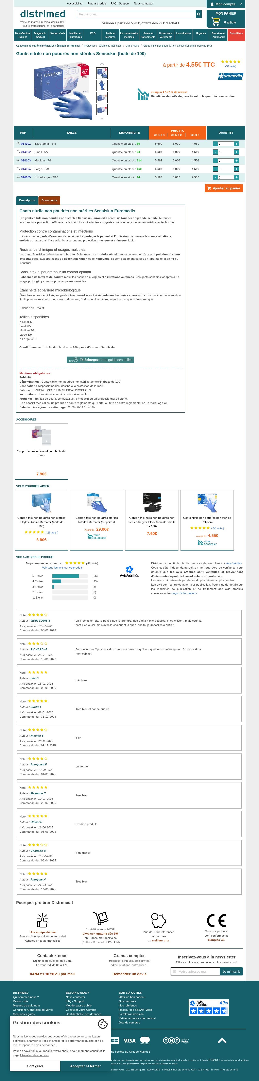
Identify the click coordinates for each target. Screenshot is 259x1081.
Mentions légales (24, 1014)
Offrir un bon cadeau (132, 997)
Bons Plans (236, 33)
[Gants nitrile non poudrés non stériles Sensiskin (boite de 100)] (102, 73)
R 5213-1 (215, 1060)
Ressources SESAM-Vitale (136, 1009)
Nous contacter (143, 3)
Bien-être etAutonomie (218, 35)
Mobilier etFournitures (75, 35)
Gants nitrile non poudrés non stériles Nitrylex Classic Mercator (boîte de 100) (41, 522)
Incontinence (183, 33)
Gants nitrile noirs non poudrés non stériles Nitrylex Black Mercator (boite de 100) (152, 522)
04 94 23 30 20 (42, 974)
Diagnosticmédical (40, 35)
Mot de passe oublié (79, 1005)
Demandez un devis (129, 974)
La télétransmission (131, 1014)
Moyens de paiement (26, 1005)
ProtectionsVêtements (166, 35)
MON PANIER (226, 13)
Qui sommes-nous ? (26, 997)
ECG (93, 33)
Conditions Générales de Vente (33, 1009)
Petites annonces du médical (137, 1018)
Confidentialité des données (83, 1014)
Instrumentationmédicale (129, 35)
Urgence (201, 33)
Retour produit (96, 3)
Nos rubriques (128, 1005)
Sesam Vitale (57, 33)
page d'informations (184, 593)
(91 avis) (230, 66)
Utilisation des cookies (34, 1055)
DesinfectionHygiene (22, 35)
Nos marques (127, 1001)
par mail (68, 974)
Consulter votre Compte (81, 1009)
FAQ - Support (120, 3)
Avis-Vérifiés (234, 563)
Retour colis (20, 1001)
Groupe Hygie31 (139, 1051)
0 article (230, 22)
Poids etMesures (110, 35)
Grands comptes (129, 1022)
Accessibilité (75, 3)
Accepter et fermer (85, 1066)
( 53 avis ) (217, 528)
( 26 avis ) (52, 532)
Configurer (35, 1066)
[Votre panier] (215, 21)
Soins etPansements (148, 35)
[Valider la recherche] (199, 14)
